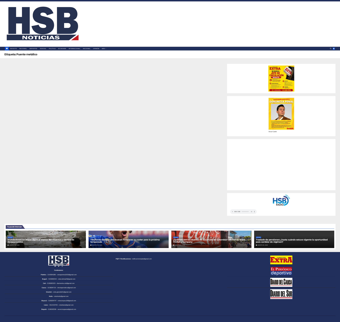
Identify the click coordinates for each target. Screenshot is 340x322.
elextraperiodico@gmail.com (66, 287)
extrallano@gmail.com (66, 305)
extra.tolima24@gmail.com (66, 279)
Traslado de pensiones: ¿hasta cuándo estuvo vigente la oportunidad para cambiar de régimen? (292, 240)
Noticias (10, 237)
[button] (330, 48)
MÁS (103, 48)
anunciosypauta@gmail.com (67, 309)
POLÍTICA (52, 48)
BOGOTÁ (13, 48)
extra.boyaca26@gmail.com (67, 300)
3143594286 (52, 274)
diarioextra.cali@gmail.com (65, 283)
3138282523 (51, 283)
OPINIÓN (96, 48)
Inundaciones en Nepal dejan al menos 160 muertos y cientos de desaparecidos (41, 240)
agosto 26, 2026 (14, 245)
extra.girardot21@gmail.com (62, 292)
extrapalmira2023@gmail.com (67, 274)
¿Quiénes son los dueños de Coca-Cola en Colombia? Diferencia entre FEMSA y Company (209, 240)
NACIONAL (23, 48)
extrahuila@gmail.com (61, 296)
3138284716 (52, 287)
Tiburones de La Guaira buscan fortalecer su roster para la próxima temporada (125, 240)
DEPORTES (33, 48)
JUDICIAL (43, 48)
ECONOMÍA (62, 48)
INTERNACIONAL (74, 48)
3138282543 (52, 279)
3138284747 (52, 300)
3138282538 (52, 309)
